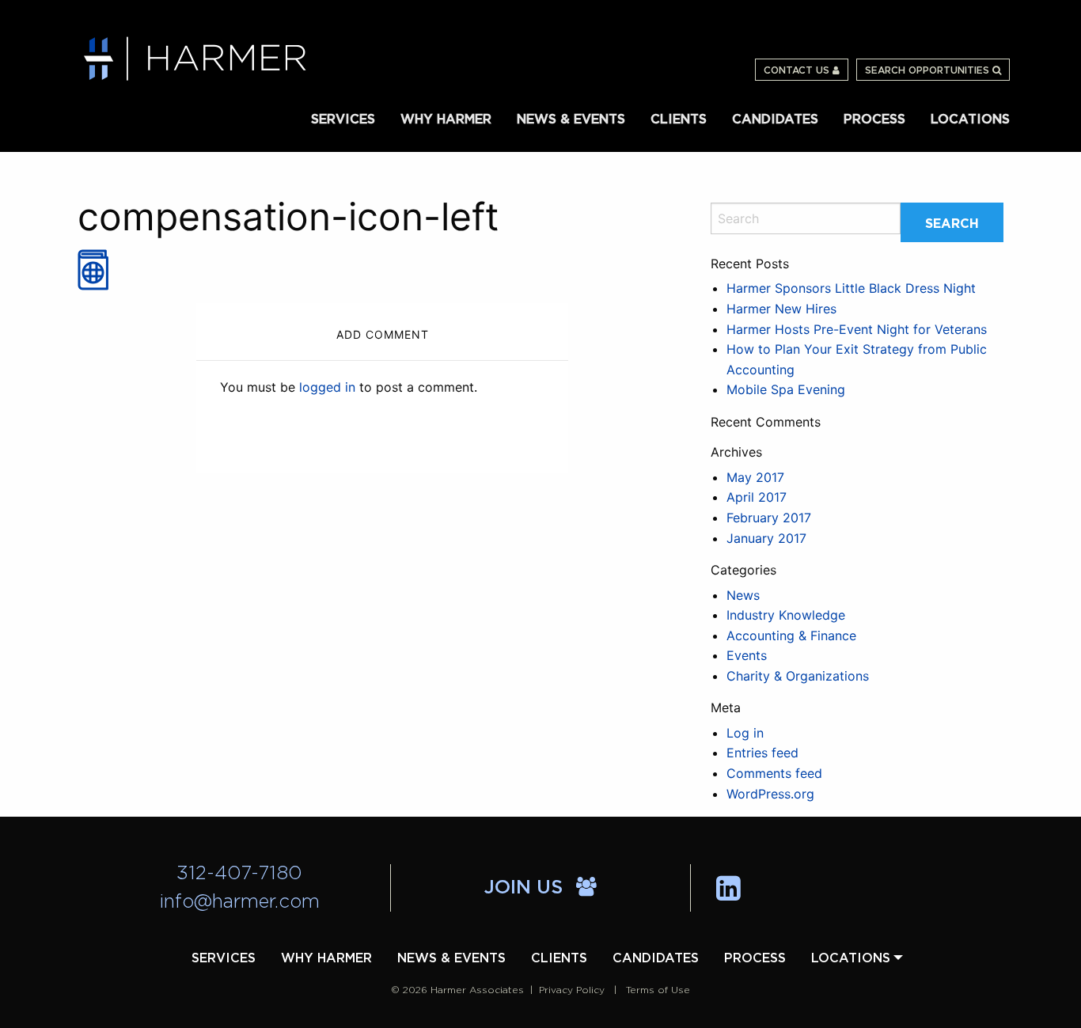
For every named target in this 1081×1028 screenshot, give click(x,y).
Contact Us (798, 70)
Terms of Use (658, 990)
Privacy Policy (572, 990)
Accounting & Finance (791, 635)
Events (746, 655)
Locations (970, 119)
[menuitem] (343, 118)
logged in (327, 387)
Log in (745, 733)
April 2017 (756, 497)
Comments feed (774, 773)
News (743, 595)
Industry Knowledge (785, 615)
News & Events (571, 119)
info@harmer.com (240, 902)
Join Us (526, 887)
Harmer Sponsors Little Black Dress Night (851, 288)
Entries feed (762, 753)
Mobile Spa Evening (785, 389)
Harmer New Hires (781, 309)
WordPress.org (770, 794)
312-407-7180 (239, 873)
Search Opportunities (928, 70)
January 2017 (766, 538)
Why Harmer (445, 119)
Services (343, 119)
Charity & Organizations (797, 676)
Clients (678, 119)
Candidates (775, 119)
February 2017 (768, 517)
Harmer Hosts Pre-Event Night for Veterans (856, 329)
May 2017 (755, 477)
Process (874, 119)
